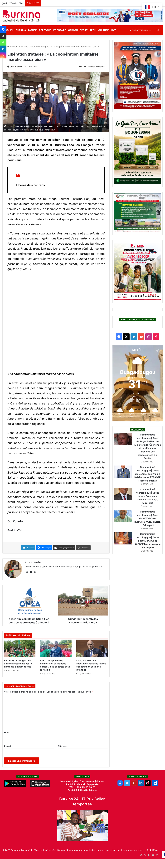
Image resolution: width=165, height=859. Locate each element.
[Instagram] (3, 55)
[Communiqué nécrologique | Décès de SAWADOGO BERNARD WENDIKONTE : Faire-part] (123, 516)
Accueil (13, 46)
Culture (103, 30)
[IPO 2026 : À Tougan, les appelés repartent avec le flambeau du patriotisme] (19, 648)
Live (113, 30)
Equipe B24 (93, 784)
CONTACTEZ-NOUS (140, 30)
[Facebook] (3, 29)
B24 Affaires (153, 850)
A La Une (23, 46)
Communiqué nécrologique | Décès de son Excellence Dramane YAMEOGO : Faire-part (147, 496)
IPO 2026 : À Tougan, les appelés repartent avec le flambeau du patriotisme (18, 663)
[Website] (27, 572)
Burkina (21, 30)
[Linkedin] (3, 49)
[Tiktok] (148, 785)
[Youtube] (134, 785)
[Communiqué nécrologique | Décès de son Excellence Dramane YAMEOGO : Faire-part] (123, 494)
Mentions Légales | (70, 781)
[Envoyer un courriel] (21, 66)
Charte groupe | (88, 781)
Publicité (70, 784)
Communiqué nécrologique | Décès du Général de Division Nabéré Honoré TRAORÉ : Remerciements (147, 474)
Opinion (73, 30)
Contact (100, 781)
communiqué (28, 433)
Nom (7, 732)
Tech (93, 30)
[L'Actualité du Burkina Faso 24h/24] (21, 16)
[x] (127, 785)
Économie (59, 30)
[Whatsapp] (3, 42)
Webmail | (82, 784)
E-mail (8, 746)
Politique (45, 30)
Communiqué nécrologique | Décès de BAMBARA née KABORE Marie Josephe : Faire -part (147, 541)
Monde (32, 30)
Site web (62, 746)
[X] (3, 36)
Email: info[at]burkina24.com (82, 790)
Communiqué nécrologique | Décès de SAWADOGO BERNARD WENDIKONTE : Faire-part (147, 518)
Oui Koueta (15, 66)
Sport (83, 30)
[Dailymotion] (155, 785)
